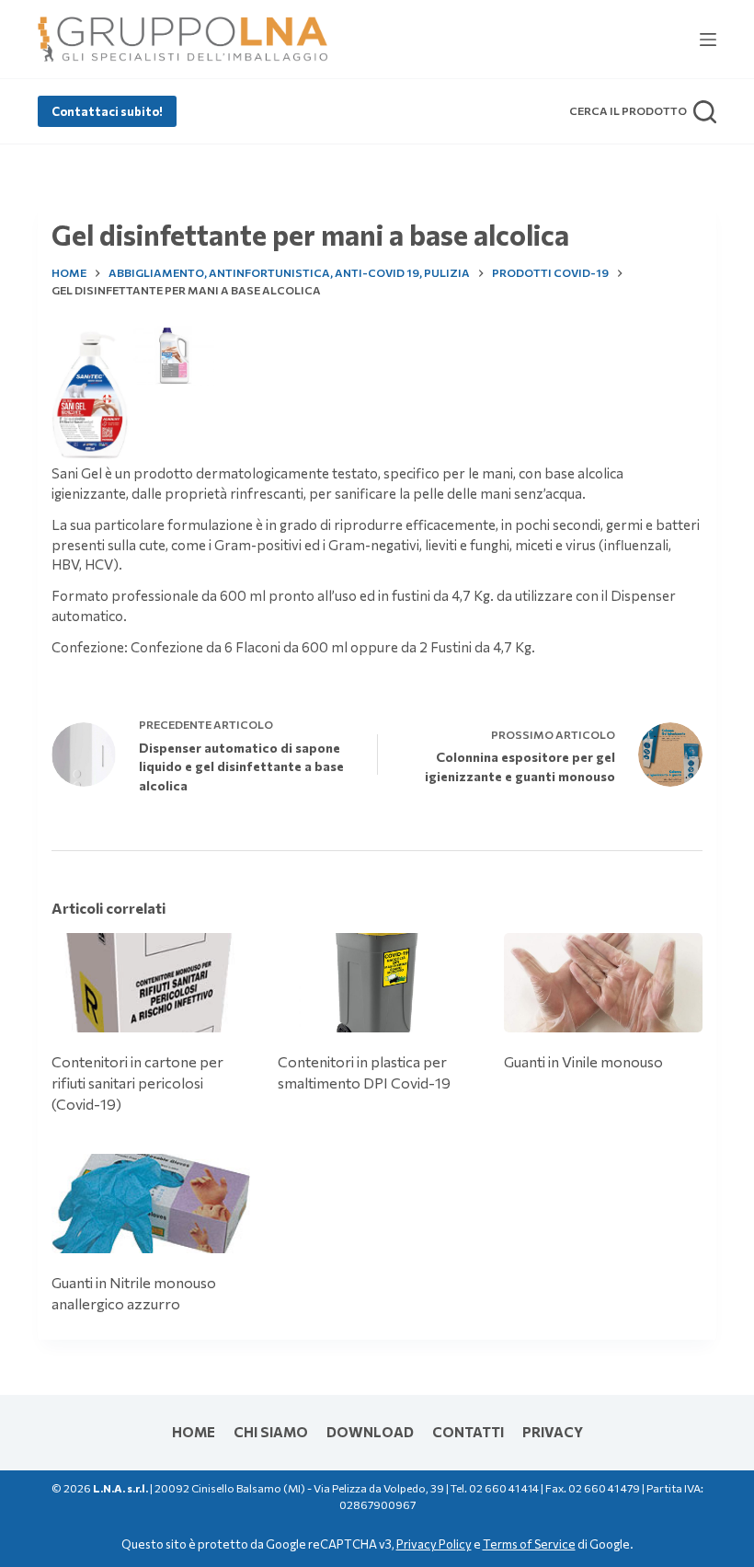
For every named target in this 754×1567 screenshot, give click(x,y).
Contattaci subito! (107, 111)
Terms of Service (529, 1544)
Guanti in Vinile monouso (583, 1061)
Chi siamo (271, 1431)
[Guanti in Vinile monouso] (603, 982)
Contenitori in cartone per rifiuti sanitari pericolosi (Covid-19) (137, 1082)
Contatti (468, 1431)
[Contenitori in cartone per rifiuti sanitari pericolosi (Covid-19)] (150, 982)
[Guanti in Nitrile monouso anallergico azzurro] (150, 1203)
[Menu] (708, 39)
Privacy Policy (434, 1544)
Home (193, 1431)
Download (370, 1431)
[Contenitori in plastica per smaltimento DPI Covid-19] (377, 982)
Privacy (552, 1431)
